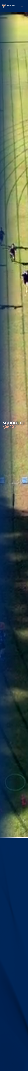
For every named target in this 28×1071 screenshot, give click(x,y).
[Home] (8, 6)
